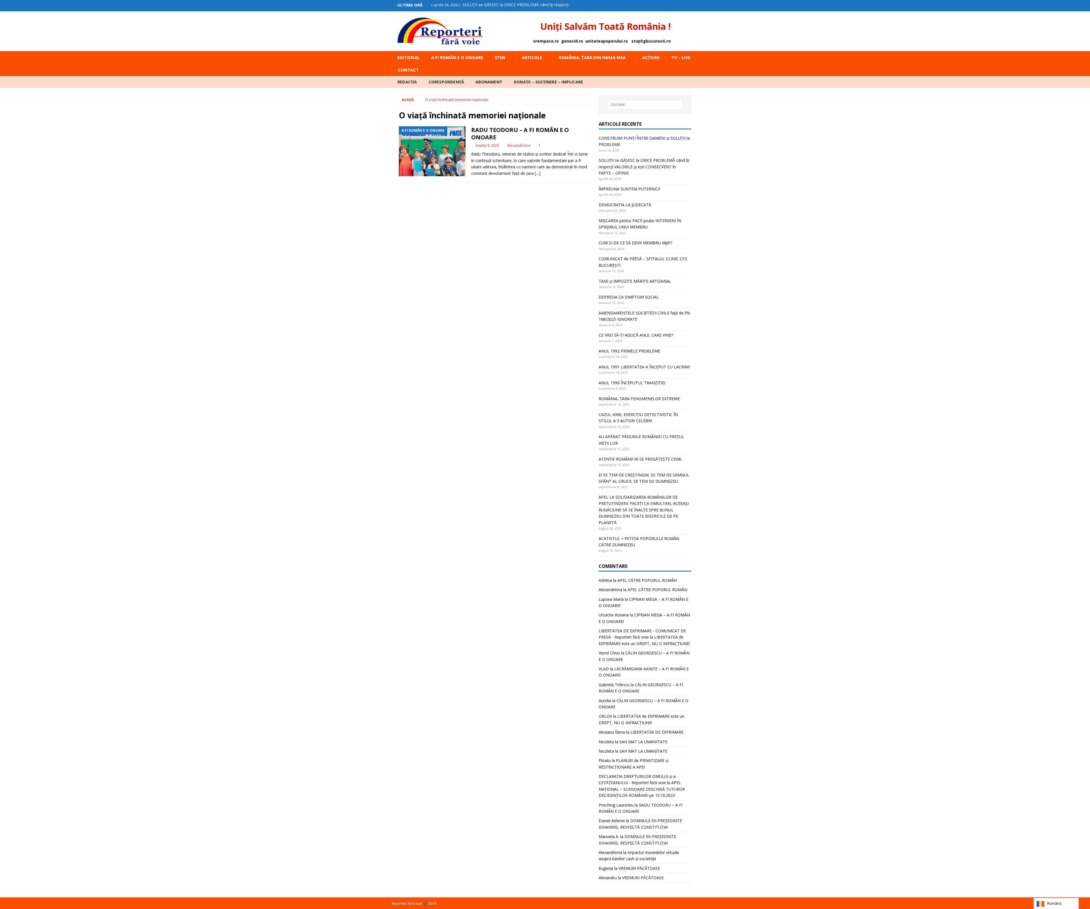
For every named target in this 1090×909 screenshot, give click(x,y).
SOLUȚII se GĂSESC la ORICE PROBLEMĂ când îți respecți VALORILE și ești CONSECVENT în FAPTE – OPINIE (644, 167)
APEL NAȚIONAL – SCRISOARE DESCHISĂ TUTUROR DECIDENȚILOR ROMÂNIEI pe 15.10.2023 (642, 789)
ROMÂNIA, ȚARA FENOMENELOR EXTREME (639, 398)
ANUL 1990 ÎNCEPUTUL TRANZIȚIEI (632, 382)
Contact (408, 70)
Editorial (408, 57)
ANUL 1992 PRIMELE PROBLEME (629, 351)
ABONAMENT (488, 82)
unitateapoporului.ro (606, 41)
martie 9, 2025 (487, 145)
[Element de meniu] (682, 5)
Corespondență (446, 82)
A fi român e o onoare (457, 57)
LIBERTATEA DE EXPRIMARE (657, 732)
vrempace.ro (546, 41)
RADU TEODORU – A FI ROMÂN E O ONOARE (520, 133)
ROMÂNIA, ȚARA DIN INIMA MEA (592, 57)
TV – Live (680, 57)
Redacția (407, 82)
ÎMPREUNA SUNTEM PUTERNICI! (629, 189)
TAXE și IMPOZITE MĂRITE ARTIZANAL (635, 281)
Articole (532, 57)
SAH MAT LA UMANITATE (643, 741)
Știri (500, 57)
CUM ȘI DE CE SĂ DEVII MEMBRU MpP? (635, 242)
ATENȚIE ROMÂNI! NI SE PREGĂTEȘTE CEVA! (641, 459)
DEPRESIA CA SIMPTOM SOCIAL (629, 297)
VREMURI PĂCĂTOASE (639, 868)
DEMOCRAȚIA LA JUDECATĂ (625, 204)
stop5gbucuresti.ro (651, 41)
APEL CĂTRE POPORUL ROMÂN (647, 580)
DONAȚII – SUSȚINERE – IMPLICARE (548, 82)
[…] (537, 173)
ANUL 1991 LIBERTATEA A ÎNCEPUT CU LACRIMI (644, 367)
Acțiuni (651, 57)
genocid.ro (572, 41)
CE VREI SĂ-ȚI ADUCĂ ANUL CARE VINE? (636, 335)
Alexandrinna (518, 145)
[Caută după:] (645, 105)
